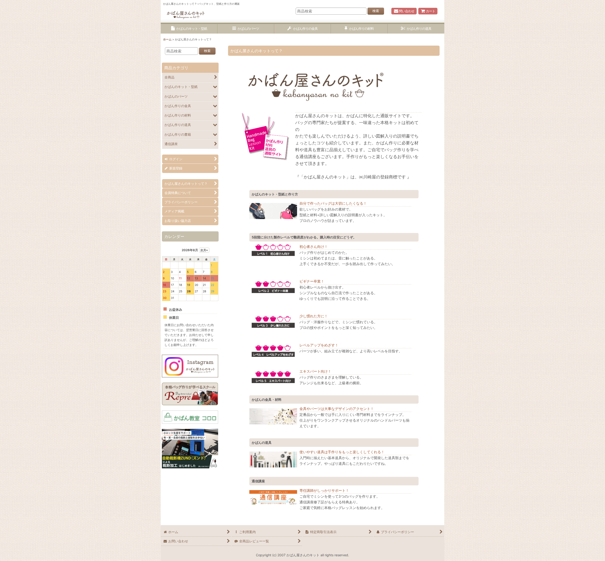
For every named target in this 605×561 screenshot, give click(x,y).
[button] (189, 29)
